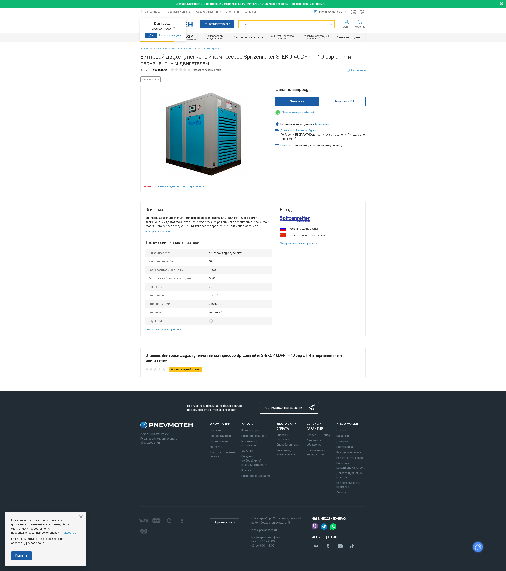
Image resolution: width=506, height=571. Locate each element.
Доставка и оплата (179, 11)
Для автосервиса (210, 48)
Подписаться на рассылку (283, 407)
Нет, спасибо (81, 517)
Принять (21, 555)
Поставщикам (345, 447)
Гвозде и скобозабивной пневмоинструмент (254, 461)
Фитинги (247, 451)
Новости (215, 430)
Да (151, 35)
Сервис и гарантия (207, 11)
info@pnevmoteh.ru (330, 11)
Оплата (285, 145)
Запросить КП (344, 101)
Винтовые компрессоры (184, 48)
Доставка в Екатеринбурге (298, 130)
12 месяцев (322, 124)
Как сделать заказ (348, 452)
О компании (233, 11)
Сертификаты (219, 441)
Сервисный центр (318, 435)
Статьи (341, 430)
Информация (347, 424)
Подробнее (69, 532)
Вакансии (342, 436)
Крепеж (246, 470)
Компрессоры (160, 48)
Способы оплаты (287, 444)
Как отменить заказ (349, 458)
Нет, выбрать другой (170, 35)
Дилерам (342, 441)
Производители (220, 436)
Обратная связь (224, 522)
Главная (144, 48)
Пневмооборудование (256, 476)
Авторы (341, 492)
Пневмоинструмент (254, 436)
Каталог (248, 424)
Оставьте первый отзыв (207, 70)
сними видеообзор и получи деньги (181, 186)
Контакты (250, 11)
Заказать (297, 101)
